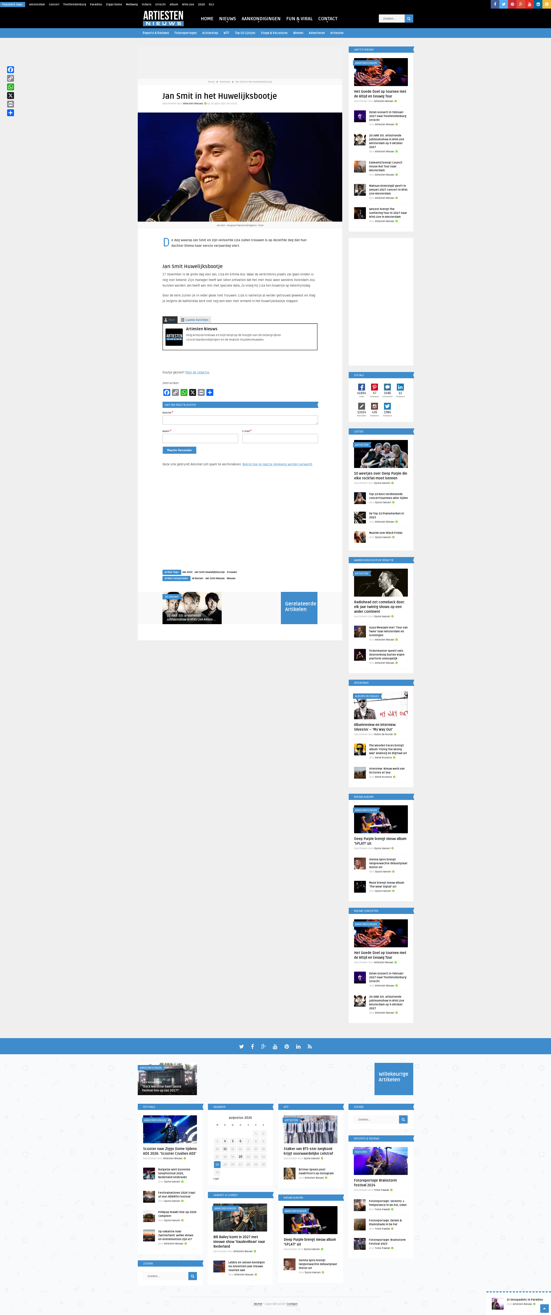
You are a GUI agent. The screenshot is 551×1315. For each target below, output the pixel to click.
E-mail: (247, 431)
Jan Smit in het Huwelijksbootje (253, 81)
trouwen (232, 572)
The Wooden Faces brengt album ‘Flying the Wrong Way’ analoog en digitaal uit (388, 749)
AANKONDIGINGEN (261, 19)
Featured (361, 1152)
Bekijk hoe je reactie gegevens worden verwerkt (277, 464)
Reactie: (168, 412)
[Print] (10, 104)
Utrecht (160, 4)
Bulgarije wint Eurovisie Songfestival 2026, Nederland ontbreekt (174, 1173)
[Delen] (10, 112)
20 (240, 1157)
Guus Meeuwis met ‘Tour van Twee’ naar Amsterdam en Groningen (388, 631)
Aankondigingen (366, 63)
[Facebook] (10, 69)
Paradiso (96, 4)
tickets (146, 4)
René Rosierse (383, 757)
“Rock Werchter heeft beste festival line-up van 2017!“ (161, 1088)
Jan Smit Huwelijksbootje (210, 572)
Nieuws (231, 578)
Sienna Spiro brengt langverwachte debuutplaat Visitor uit (388, 863)
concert (54, 4)
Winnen (298, 33)
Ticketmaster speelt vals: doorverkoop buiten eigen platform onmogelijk (386, 654)
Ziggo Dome (114, 4)
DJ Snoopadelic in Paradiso (525, 1299)
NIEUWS (227, 19)
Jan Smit (187, 572)
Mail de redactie (197, 372)
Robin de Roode (383, 734)
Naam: (167, 431)
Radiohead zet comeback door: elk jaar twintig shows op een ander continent (379, 607)
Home (211, 81)
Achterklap (210, 33)
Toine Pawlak (381, 1190)
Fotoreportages (186, 33)
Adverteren (317, 33)
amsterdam (37, 4)
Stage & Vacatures (274, 33)
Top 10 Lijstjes (245, 33)
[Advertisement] (240, 522)
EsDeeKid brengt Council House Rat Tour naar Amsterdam (385, 166)
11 (225, 1149)
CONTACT (327, 19)
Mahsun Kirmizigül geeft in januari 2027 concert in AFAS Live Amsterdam (388, 189)
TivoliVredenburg (74, 4)
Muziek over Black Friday (385, 533)
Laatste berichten (197, 319)
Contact (292, 1304)
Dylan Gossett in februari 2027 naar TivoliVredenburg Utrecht (387, 116)
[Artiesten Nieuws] (174, 345)
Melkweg (132, 4)
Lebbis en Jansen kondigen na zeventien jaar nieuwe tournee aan (246, 1266)
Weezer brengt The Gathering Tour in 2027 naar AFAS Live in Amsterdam (388, 213)
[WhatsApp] (10, 87)
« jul (216, 1179)
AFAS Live (188, 4)
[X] (10, 95)
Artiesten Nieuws (193, 103)
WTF (226, 33)
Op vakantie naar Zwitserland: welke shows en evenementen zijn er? (175, 1235)
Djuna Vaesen (382, 483)
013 (211, 4)
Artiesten (337, 33)
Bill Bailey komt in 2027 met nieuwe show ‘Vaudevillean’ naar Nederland (239, 1242)
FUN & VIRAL (299, 19)
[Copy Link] (10, 78)
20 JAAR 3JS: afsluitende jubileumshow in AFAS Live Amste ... (191, 617)
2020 (201, 4)
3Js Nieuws (171, 597)
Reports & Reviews (156, 33)
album (174, 4)
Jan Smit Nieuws (215, 578)
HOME (207, 19)
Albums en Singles (367, 696)
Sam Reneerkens (152, 1082)
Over (172, 319)
